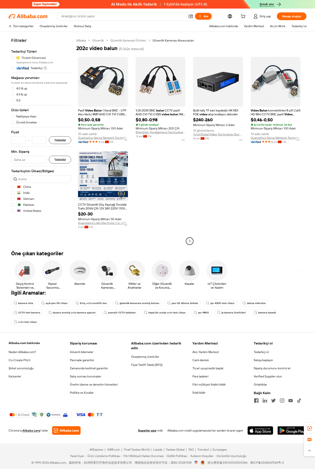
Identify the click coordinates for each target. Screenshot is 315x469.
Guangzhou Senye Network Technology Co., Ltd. (103, 138)
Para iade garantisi (82, 360)
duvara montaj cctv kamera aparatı (74, 312)
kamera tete (25, 303)
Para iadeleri (200, 376)
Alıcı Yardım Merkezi (205, 352)
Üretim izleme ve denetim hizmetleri (94, 384)
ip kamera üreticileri (233, 312)
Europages (220, 449)
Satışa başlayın (263, 360)
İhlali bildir (199, 392)
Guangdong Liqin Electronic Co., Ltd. (102, 223)
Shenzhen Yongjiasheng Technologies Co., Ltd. (161, 132)
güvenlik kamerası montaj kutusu (139, 303)
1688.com (113, 449)
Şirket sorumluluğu (21, 368)
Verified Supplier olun (268, 376)
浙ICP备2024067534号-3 (267, 462)
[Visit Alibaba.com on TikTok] (299, 400)
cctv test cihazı (27, 322)
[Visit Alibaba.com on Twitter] (273, 400)
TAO (191, 449)
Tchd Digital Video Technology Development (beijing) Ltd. (218, 134)
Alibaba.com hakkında (24, 343)
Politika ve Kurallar (82, 392)
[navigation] (41, 141)
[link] (309, 428)
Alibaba (81, 40)
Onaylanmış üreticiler (145, 356)
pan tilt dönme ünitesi (185, 303)
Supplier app (147, 430)
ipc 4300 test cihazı (222, 303)
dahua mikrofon (256, 303)
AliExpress (96, 449)
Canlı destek (200, 360)
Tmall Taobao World (136, 449)
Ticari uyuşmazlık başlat (208, 368)
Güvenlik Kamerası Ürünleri (128, 40)
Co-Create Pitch (19, 360)
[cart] (244, 17)
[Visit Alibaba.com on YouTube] (290, 400)
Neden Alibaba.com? (22, 352)
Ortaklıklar (260, 384)
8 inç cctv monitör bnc (93, 303)
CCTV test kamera (29, 312)
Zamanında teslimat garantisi (89, 368)
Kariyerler (15, 376)
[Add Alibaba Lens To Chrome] (66, 430)
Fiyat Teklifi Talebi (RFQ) (146, 365)
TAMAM (60, 140)
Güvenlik (98, 40)
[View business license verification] (196, 462)
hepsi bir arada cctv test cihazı (167, 312)
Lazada (157, 449)
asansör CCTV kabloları (122, 312)
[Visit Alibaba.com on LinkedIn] (264, 400)
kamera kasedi (267, 312)
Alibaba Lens (31, 430)
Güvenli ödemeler (81, 352)
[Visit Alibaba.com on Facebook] (256, 400)
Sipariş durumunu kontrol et (272, 368)
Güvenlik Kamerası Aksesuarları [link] (173, 40)
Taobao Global (175, 449)
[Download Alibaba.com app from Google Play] (292, 430)
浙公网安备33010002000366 (227, 462)
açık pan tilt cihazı (57, 303)
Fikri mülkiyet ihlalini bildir (209, 384)
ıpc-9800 (203, 312)
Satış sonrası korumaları (85, 376)
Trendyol (203, 449)
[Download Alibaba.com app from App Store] (260, 430)
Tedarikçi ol (261, 352)
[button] (190, 16)
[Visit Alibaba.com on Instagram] (282, 400)
